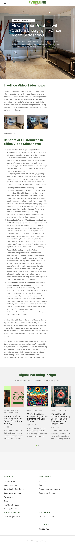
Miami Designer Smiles (12, 517)
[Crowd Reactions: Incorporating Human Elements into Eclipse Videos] (37, 396)
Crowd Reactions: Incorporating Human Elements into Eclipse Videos (37, 417)
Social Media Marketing (12, 493)
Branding (7, 501)
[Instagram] (48, 516)
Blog (40, 485)
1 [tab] (36, 445)
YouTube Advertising (11, 505)
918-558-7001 (44, 529)
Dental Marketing (12, 410)
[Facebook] (40, 516)
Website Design (9, 481)
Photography (8, 497)
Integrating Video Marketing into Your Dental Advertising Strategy (13, 420)
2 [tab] (38, 445)
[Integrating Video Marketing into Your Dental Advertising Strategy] (14, 396)
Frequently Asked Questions (49, 489)
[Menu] (5, 3)
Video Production (12, 413)
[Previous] (6, 407)
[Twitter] (44, 516)
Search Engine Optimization (14, 489)
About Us (42, 481)
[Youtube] (52, 516)
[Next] (68, 407)
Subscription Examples (47, 493)
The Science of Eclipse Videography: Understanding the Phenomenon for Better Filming (61, 419)
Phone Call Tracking (11, 509)
